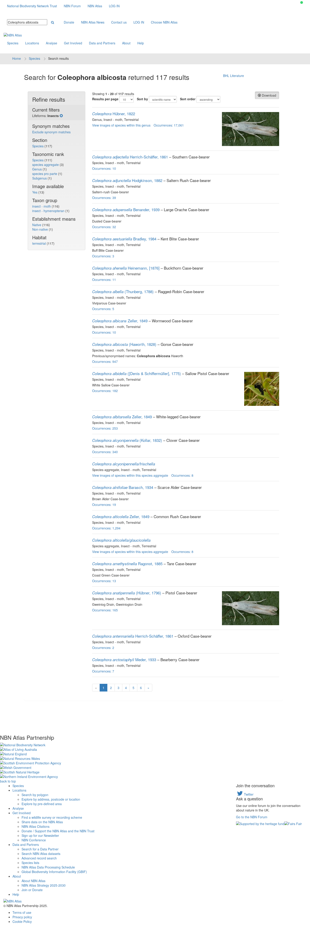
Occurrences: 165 (105, 610)
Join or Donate (32, 890)
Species (12, 43)
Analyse (51, 43)
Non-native (40, 229)
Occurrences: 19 (104, 504)
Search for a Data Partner (40, 849)
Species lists (30, 862)
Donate (69, 22)
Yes (35, 192)
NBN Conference (34, 840)
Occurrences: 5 (103, 308)
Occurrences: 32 (104, 227)
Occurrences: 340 (105, 452)
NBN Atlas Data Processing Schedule (48, 867)
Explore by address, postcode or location (51, 799)
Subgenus (40, 178)
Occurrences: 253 (105, 428)
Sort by (142, 99)
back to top (8, 781)
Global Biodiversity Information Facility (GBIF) (54, 871)
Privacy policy (22, 917)
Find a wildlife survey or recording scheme (52, 817)
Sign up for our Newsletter (40, 835)
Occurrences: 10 (104, 168)
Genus (37, 169)
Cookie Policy (22, 921)
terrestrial (39, 243)
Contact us (119, 22)
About (126, 43)
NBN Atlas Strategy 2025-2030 (44, 885)
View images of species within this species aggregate (130, 475)
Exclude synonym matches (51, 132)
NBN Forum (72, 6)
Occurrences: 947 (105, 361)
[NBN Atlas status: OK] (301, 2)
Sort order (187, 99)
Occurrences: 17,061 (169, 125)
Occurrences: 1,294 (106, 528)
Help (140, 43)
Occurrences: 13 (104, 581)
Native (37, 225)
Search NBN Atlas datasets (41, 853)
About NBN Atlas (33, 880)
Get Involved (73, 43)
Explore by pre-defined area (42, 804)
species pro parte (45, 173)
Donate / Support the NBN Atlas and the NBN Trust (58, 831)
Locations (32, 43)
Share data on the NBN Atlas (42, 822)
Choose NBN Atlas (164, 22)
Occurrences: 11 (104, 279)
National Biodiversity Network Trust (32, 6)
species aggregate (46, 164)
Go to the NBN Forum (251, 817)
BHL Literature (233, 75)
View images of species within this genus (121, 125)
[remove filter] (61, 115)
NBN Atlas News (92, 22)
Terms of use (21, 912)
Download (268, 95)
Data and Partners (102, 43)
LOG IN (114, 6)
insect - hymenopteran (48, 210)
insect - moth (42, 206)
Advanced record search (39, 858)
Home (16, 58)
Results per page (105, 99)
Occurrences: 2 (103, 647)
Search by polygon (35, 794)
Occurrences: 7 (103, 671)
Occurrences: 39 (104, 197)
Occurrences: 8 (182, 475)
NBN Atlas (95, 6)
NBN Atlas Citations (35, 826)
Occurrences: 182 (105, 390)
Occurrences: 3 (103, 256)
